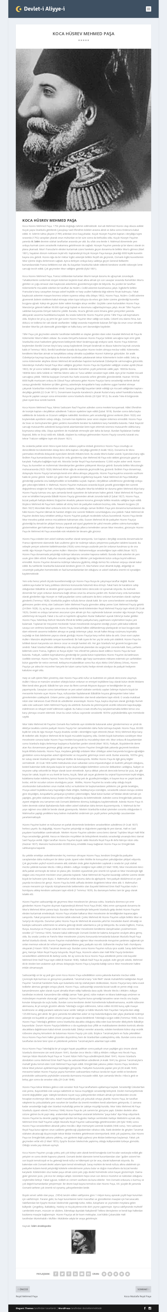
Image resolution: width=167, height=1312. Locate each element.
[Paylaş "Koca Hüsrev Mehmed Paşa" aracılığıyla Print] (88, 1274)
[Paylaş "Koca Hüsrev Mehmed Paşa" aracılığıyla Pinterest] (69, 1274)
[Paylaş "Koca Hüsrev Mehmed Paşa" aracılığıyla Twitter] (62, 1274)
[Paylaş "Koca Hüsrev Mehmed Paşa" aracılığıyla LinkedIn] (75, 1274)
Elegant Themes (24, 1308)
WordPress (64, 1308)
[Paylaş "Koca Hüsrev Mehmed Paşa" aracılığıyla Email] (82, 1274)
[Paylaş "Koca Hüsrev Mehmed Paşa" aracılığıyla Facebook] (56, 1274)
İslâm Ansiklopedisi (41, 1225)
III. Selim (35, 241)
